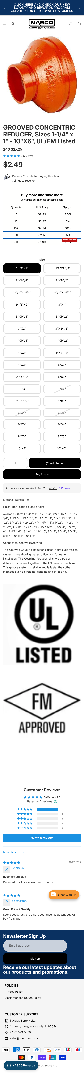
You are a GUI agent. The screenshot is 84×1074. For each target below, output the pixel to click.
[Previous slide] (4, 7)
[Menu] (4, 23)
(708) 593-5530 (20, 1032)
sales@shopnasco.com (24, 1038)
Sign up (35, 958)
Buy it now (42, 474)
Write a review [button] (42, 838)
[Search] (13, 23)
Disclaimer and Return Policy (23, 997)
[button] (12, 156)
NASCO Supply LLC (46, 1065)
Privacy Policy (14, 991)
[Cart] (79, 23)
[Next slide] (79, 7)
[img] (11, 862)
